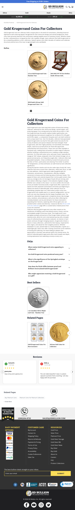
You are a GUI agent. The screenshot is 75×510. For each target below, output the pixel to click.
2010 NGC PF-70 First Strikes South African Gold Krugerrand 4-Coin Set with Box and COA (60, 75)
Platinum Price (56, 436)
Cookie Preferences (34, 454)
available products (9, 22)
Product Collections (57, 463)
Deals (48, 13)
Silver (5, 13)
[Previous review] (2, 372)
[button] (67, 484)
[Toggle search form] (66, 7)
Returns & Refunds (34, 439)
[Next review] (72, 372)
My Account (32, 430)
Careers (53, 457)
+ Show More (8, 401)
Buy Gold (54, 451)
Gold (26, 13)
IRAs (70, 13)
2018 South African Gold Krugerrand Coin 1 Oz (36, 103)
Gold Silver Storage (57, 439)
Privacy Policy (32, 448)
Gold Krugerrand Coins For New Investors (37, 345)
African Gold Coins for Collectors (57, 345)
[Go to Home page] (54, 7)
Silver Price (54, 433)
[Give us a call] (69, 7)
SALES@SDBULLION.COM (54, 418)
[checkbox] (31, 45)
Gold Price (54, 430)
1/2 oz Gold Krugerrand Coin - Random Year (37, 75)
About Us (54, 454)
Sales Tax (31, 457)
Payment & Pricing (34, 442)
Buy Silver (54, 448)
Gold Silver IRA (56, 442)
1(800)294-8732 (24, 418)
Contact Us (31, 433)
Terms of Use (32, 445)
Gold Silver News (56, 445)
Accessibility (32, 451)
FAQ (52, 460)
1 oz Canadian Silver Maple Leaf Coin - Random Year (37, 312)
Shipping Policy (33, 436)
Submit (60, 473)
